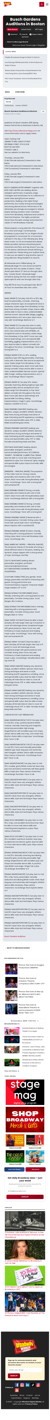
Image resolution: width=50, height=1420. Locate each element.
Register (29, 4)
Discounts (35, 1169)
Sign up (25, 1197)
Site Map (35, 1398)
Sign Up (14, 1375)
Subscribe (20, 92)
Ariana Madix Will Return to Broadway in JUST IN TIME (23, 1262)
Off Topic (39, 29)
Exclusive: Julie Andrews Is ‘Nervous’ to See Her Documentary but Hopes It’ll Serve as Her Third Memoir (24, 1234)
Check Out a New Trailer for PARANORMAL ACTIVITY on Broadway (33, 1040)
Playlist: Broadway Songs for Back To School (22, 57)
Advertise (14, 1395)
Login (36, 4)
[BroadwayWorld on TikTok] (33, 1385)
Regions (27, 1398)
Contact (29, 1395)
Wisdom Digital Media (31, 1402)
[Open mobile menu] (47, 4)
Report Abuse (37, 34)
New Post (14, 34)
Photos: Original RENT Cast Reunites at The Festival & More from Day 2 (25, 1314)
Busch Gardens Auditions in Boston (20, 111)
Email (7, 92)
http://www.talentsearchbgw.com (22, 131)
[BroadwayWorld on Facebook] (17, 1385)
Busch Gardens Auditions (14, 936)
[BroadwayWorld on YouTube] (17, 1390)
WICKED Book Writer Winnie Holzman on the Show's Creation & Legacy (33, 1063)
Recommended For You (13, 958)
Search (25, 34)
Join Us (37, 1395)
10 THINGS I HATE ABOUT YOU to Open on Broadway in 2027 (24, 1288)
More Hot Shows (14, 1169)
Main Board (12, 29)
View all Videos (10, 1071)
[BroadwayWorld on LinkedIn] (27, 1385)
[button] (41, 4)
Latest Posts (26, 29)
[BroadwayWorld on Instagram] (22, 1385)
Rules (26, 37)
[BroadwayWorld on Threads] (38, 1385)
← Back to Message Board (16, 42)
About (22, 1395)
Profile (8, 102)
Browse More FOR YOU (23, 1021)
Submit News (16, 1398)
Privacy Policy (31, 1404)
